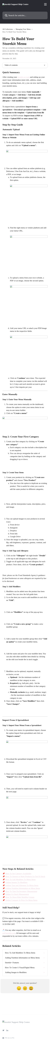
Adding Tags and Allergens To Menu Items (21, 885)
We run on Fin (9, 1038)
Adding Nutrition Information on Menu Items (22, 888)
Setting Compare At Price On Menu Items (21, 900)
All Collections (7, 29)
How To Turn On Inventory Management (21, 891)
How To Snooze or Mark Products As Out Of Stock (25, 876)
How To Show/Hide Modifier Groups (19, 897)
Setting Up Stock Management (17, 894)
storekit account (23, 77)
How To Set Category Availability (18, 874)
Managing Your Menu (23, 29)
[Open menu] (45, 4)
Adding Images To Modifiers (16, 882)
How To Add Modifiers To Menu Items (20, 879)
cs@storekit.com (8, 933)
